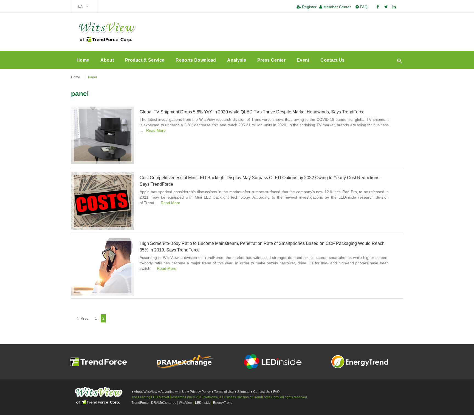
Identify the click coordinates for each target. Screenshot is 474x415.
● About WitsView (144, 392)
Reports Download (196, 60)
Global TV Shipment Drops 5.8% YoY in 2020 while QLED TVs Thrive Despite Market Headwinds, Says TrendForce (252, 112)
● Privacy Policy (199, 392)
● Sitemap (242, 392)
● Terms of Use (223, 392)
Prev (85, 318)
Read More (155, 130)
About (107, 60)
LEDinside (203, 403)
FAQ (363, 7)
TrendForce (140, 403)
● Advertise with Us (172, 392)
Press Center (271, 60)
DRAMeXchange (164, 403)
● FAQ (275, 392)
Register (309, 7)
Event (303, 60)
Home (83, 60)
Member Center (336, 7)
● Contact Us (260, 392)
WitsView (186, 403)
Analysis (236, 60)
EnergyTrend (223, 403)
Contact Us (332, 60)
